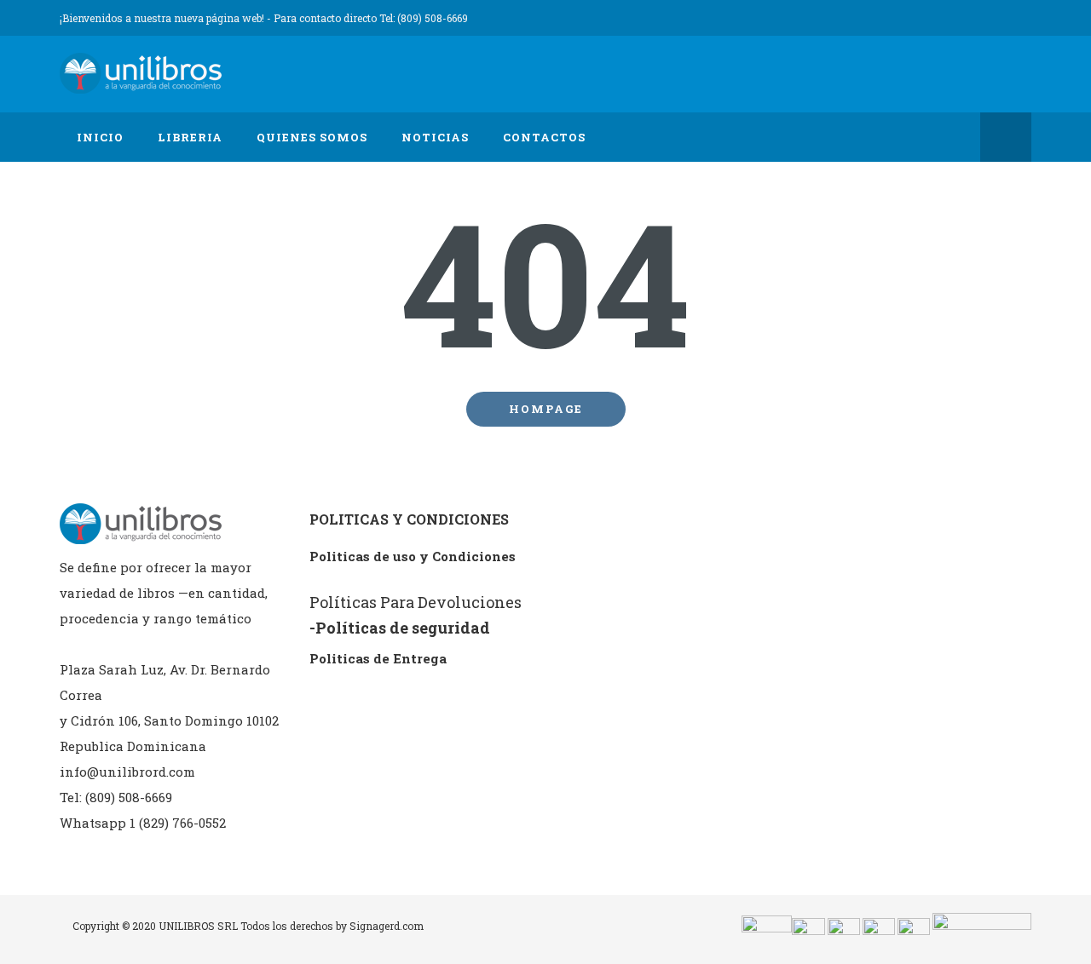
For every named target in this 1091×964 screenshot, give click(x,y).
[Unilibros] (145, 74)
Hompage (546, 408)
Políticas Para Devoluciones (415, 602)
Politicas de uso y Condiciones (412, 556)
